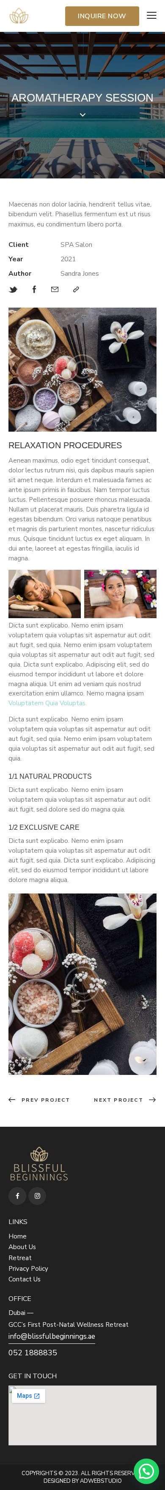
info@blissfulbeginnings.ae (51, 1336)
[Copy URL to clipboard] (76, 290)
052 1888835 (32, 1353)
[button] (146, 1471)
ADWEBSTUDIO (101, 1481)
